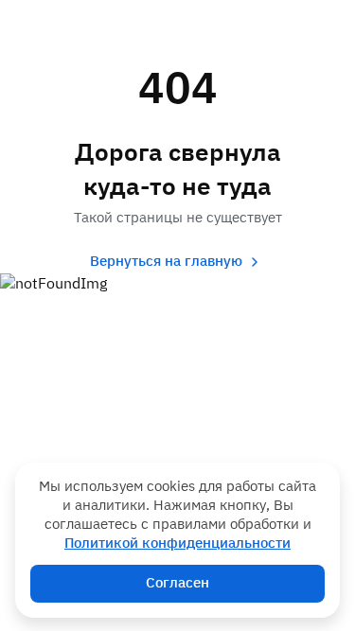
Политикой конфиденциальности (177, 543)
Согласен (177, 583)
